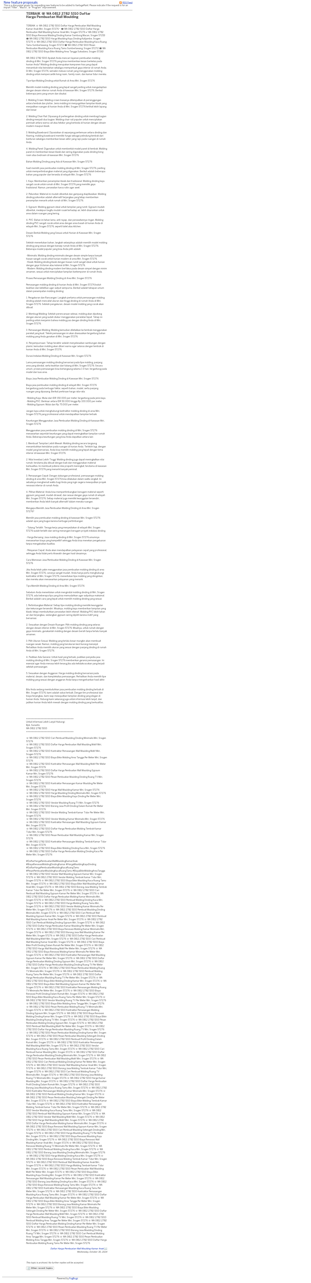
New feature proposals (21, 2)
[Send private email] (105, 1249)
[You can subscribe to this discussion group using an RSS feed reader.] (120, 3)
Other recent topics (41, 1268)
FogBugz (73, 1279)
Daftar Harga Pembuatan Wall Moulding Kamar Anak (77, 1249)
